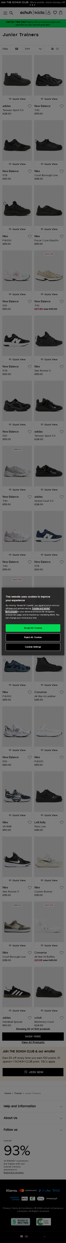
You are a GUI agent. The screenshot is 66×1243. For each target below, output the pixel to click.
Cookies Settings (33, 647)
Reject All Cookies (33, 637)
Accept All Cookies (33, 628)
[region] (33, 621)
